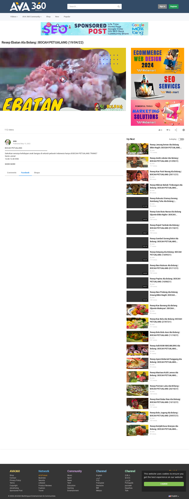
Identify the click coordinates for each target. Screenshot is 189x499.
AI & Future (43, 475)
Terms (12, 483)
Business (42, 478)
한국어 (127, 478)
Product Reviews (45, 486)
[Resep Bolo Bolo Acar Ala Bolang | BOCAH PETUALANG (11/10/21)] (137, 336)
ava (15, 141)
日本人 (127, 475)
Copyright (14, 486)
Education (71, 486)
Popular (67, 16)
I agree (163, 484)
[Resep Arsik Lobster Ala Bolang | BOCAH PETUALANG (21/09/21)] (137, 162)
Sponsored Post (16, 491)
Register (173, 6)
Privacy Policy (15, 480)
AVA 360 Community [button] (31, 16)
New (57, 16)
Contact (13, 478)
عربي (98, 478)
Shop (48, 16)
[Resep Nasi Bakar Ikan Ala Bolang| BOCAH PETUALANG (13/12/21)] (137, 403)
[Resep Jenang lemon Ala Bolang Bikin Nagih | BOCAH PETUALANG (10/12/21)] (137, 149)
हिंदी (97, 488)
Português (129, 483)
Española (128, 488)
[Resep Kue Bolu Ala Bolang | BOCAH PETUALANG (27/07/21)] (137, 323)
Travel (41, 491)
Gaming (70, 488)
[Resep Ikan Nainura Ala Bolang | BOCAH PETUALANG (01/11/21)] (137, 269)
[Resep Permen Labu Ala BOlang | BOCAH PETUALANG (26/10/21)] (137, 390)
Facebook (25, 172)
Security (42, 480)
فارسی (127, 480)
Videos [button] (13, 16)
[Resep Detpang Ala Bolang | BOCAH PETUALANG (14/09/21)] (137, 256)
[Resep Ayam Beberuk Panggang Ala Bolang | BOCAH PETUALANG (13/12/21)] (137, 363)
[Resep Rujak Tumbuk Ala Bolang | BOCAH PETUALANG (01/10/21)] (137, 229)
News (69, 480)
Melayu (99, 491)
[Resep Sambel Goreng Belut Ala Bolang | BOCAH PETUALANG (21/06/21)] (137, 242)
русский (128, 486)
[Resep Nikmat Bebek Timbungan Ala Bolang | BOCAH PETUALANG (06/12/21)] (137, 189)
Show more (10, 164)
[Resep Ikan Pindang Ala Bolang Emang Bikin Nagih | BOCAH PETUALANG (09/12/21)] (137, 296)
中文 (98, 480)
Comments (11, 172)
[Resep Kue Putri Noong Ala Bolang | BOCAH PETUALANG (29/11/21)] (137, 175)
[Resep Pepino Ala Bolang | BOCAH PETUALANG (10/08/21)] (137, 283)
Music (69, 475)
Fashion (42, 488)
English (99, 475)
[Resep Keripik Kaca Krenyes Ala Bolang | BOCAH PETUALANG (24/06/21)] (137, 430)
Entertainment (73, 491)
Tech (69, 483)
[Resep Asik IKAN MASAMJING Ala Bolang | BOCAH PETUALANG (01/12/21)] (137, 350)
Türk (126, 491)
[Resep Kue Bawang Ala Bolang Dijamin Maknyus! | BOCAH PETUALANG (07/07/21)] (137, 309)
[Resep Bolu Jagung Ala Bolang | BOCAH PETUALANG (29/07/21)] (137, 417)
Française (100, 483)
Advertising (14, 488)
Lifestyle (42, 483)
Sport (69, 478)
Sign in (162, 6)
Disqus (37, 172)
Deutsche (100, 486)
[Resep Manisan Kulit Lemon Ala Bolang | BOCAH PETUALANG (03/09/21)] (137, 376)
